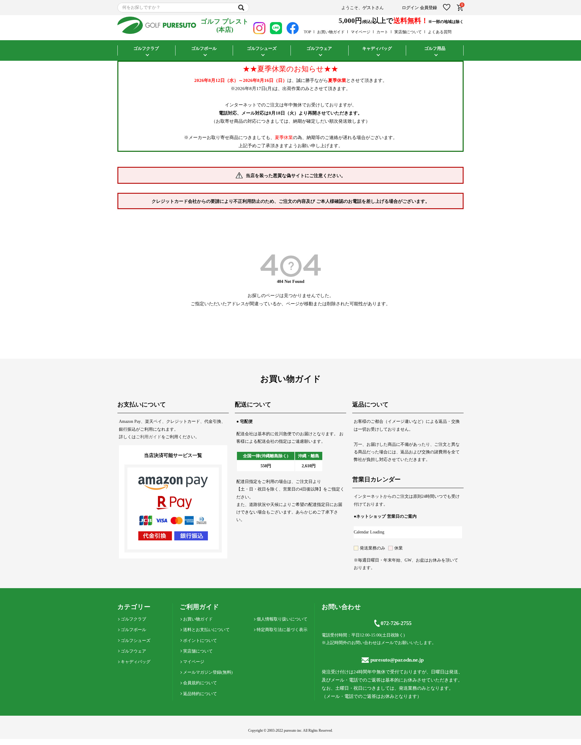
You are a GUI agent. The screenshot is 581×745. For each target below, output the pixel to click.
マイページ (360, 32)
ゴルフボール (133, 629)
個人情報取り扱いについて (282, 619)
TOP (307, 32)
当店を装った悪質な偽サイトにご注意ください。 (296, 175)
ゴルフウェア (133, 651)
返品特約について (200, 694)
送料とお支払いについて (206, 629)
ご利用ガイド (148, 437)
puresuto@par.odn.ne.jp (397, 660)
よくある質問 (439, 32)
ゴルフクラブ (133, 619)
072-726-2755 (396, 623)
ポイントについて (200, 640)
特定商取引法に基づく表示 (282, 629)
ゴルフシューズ (135, 640)
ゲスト (369, 7)
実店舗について (408, 32)
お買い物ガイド (331, 32)
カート (382, 32)
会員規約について (200, 683)
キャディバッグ (135, 661)
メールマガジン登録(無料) (208, 672)
